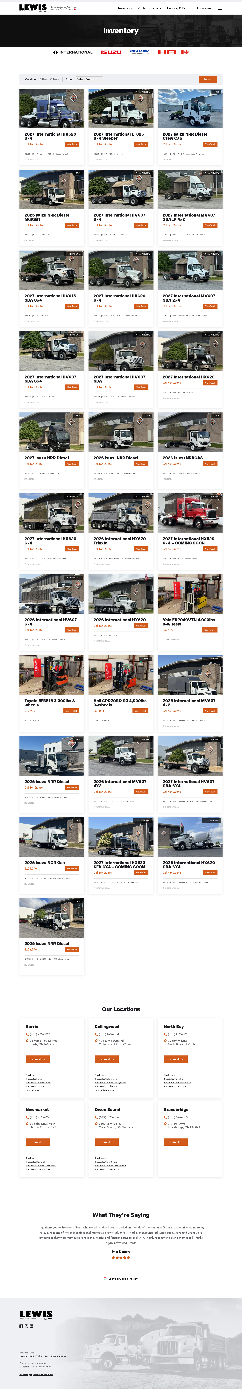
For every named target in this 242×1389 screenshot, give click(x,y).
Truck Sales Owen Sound (106, 1162)
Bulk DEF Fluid (36, 1356)
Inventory (125, 8)
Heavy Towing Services (55, 1356)
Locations (204, 8)
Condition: (31, 79)
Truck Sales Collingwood (106, 1079)
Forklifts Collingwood (104, 1090)
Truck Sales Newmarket (36, 1162)
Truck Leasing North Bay (175, 1086)
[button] (22, 1251)
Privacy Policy (44, 1366)
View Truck (72, 144)
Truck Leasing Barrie (35, 1086)
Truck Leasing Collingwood (107, 1086)
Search (208, 79)
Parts (141, 8)
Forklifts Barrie (32, 1090)
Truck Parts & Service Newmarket (41, 1165)
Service (156, 8)
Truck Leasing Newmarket (38, 1169)
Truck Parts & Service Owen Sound (110, 1165)
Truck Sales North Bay (174, 1079)
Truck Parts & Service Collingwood (110, 1082)
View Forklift (209, 629)
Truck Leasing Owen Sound (107, 1169)
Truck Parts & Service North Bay (178, 1082)
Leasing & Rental (179, 8)
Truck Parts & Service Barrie (38, 1082)
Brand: (70, 79)
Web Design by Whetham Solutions (36, 1374)
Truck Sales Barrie (34, 1079)
